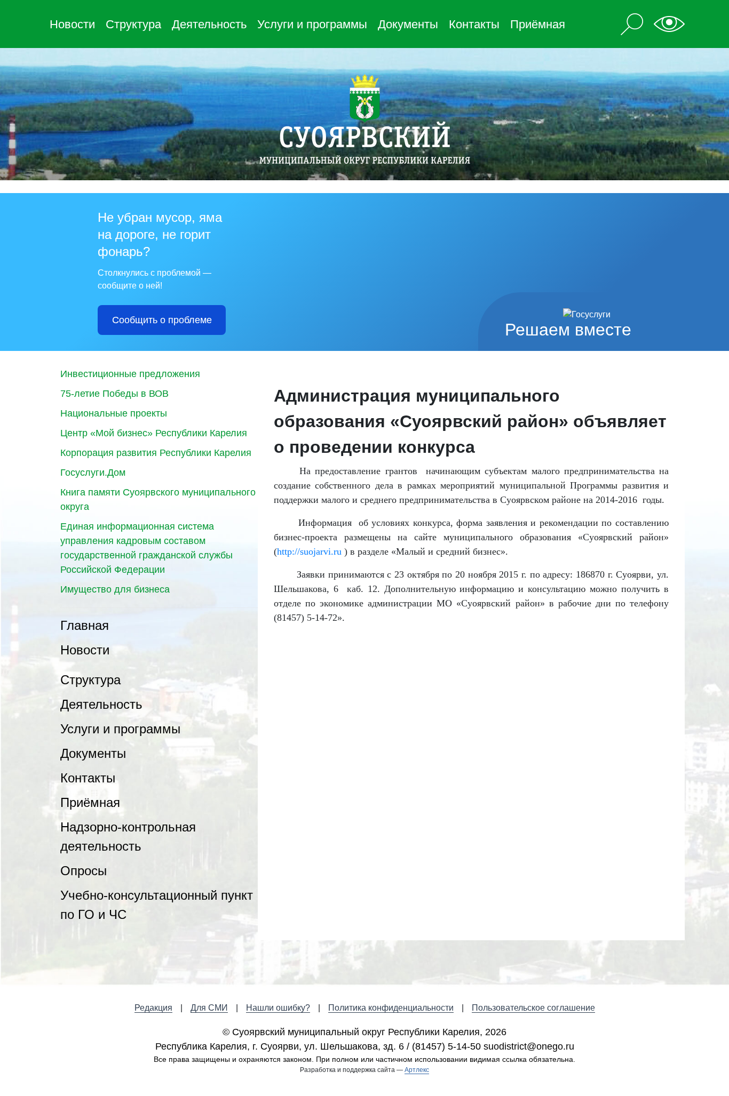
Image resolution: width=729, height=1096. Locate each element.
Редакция (153, 1007)
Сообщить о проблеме (162, 320)
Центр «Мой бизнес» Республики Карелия (153, 433)
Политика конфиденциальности (391, 1007)
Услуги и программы (312, 24)
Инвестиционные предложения (130, 374)
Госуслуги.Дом (92, 472)
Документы (408, 24)
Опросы (83, 870)
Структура (133, 24)
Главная (84, 625)
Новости (72, 24)
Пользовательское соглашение (533, 1007)
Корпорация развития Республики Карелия (155, 452)
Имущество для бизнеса (115, 589)
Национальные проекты (113, 413)
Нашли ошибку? (278, 1007)
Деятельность (209, 24)
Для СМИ (209, 1007)
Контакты (474, 24)
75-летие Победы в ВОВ (114, 393)
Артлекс (417, 1070)
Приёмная (537, 24)
